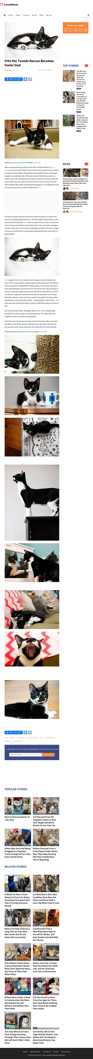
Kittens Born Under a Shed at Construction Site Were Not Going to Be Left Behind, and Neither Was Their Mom (17, 1003)
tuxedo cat (8, 741)
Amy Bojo (8, 70)
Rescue (34, 15)
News (41, 15)
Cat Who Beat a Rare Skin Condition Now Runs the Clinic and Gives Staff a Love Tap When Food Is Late (46, 898)
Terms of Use (65, 1052)
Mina (39, 187)
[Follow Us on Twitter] (70, 30)
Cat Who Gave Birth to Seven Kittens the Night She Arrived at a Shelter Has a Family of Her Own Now (82, 78)
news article (18, 741)
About (25, 1052)
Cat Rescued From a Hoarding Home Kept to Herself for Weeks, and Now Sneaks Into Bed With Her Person (45, 934)
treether (36, 162)
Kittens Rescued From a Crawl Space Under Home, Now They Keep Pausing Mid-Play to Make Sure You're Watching (45, 854)
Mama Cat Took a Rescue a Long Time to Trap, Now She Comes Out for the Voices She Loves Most (17, 933)
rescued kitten (50, 738)
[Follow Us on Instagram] (75, 30)
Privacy (55, 1052)
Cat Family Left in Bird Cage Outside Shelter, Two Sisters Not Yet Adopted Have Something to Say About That (45, 1037)
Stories (10, 15)
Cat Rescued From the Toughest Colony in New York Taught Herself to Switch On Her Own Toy (44, 821)
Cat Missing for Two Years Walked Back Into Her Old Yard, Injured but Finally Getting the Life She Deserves (75, 205)
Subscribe (48, 755)
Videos (18, 15)
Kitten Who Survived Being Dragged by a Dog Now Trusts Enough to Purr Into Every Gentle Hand (18, 852)
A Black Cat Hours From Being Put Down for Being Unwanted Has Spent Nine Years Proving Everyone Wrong (17, 900)
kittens (12, 738)
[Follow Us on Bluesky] (81, 30)
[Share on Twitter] (25, 79)
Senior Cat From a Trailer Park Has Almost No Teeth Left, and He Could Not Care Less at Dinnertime (45, 967)
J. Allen (72, 188)
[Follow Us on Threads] (86, 30)
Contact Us (47, 1052)
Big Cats (49, 15)
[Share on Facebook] (14, 79)
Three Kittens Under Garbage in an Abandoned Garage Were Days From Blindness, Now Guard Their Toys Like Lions (75, 182)
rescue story (21, 738)
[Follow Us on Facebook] (65, 30)
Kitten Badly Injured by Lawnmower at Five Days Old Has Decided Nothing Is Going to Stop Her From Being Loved (82, 100)
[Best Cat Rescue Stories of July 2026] (18, 806)
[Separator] (30, 79)
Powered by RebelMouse (86, 17)
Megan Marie (73, 212)
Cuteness (26, 15)
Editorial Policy (35, 1052)
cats (41, 738)
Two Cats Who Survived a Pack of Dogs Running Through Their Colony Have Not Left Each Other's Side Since (18, 1037)
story (6, 738)
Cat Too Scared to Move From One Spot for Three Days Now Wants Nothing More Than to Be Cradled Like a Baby (45, 1003)
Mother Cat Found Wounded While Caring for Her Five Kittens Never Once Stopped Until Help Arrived (82, 122)
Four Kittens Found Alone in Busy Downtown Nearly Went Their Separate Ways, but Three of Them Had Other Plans (18, 969)
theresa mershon (32, 738)
